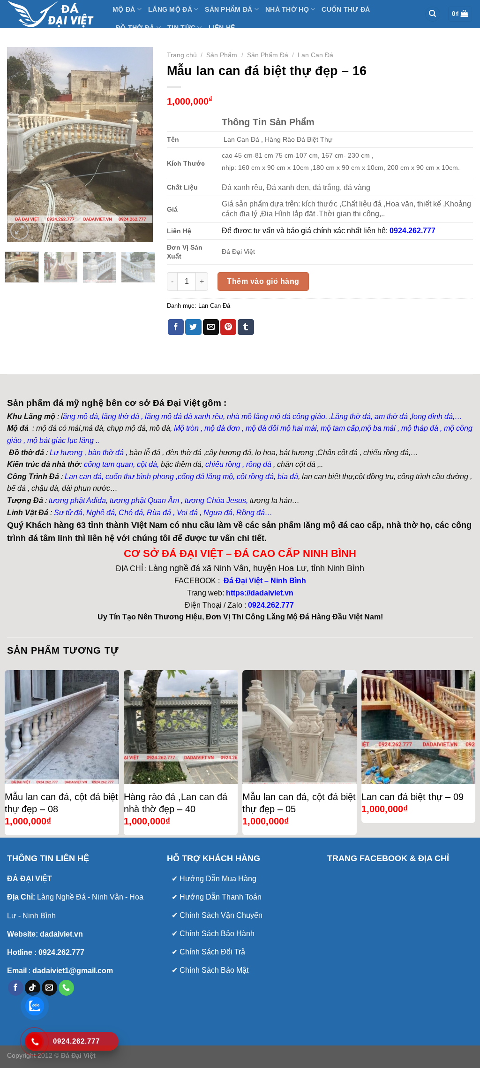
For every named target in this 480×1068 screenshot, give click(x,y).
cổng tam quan (108, 464)
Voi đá (187, 513)
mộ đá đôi (261, 428)
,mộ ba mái (377, 428)
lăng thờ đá (120, 416)
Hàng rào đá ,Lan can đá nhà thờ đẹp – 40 (175, 803)
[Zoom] (19, 230)
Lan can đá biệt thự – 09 (412, 797)
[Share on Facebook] (176, 327)
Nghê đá (99, 513)
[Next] (138, 144)
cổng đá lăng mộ (205, 477)
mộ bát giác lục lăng (59, 440)
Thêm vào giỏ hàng (263, 281)
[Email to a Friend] (211, 327)
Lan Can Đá (315, 55)
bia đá (288, 477)
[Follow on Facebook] (15, 988)
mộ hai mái (298, 428)
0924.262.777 (271, 605)
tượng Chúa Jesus (215, 500)
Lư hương (66, 453)
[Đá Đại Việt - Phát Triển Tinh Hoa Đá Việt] (52, 14)
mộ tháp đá (419, 428)
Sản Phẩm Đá (228, 9)
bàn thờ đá (106, 453)
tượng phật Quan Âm (144, 500)
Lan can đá (82, 477)
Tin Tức (181, 27)
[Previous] (21, 144)
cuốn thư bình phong (139, 477)
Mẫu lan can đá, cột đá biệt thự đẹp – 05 (299, 803)
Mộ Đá (123, 9)
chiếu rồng (222, 464)
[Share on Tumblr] (246, 327)
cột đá (147, 464)
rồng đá (258, 464)
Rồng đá (250, 513)
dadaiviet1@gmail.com (71, 971)
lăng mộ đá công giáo (289, 416)
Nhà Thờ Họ (287, 9)
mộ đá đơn (221, 428)
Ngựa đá (217, 513)
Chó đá (131, 513)
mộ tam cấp (340, 428)
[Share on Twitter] (193, 327)
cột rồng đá (255, 477)
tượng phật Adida (77, 500)
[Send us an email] (49, 988)
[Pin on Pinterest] (228, 327)
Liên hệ (222, 27)
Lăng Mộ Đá (170, 9)
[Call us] (66, 988)
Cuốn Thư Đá (346, 9)
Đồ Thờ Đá (135, 27)
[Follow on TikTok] (32, 988)
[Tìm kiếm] (432, 14)
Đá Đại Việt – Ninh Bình (264, 581)
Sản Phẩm (221, 55)
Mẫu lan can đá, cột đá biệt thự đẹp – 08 (61, 803)
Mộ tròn (186, 428)
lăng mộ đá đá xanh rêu (184, 416)
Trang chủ (182, 55)
